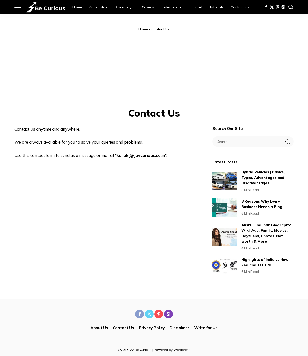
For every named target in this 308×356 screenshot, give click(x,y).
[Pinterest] (278, 7)
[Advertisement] (154, 68)
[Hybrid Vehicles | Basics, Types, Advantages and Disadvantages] (224, 181)
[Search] (291, 7)
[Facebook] (266, 7)
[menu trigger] (20, 7)
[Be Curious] (45, 7)
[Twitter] (272, 7)
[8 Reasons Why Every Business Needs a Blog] (224, 207)
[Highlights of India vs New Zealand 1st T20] (224, 266)
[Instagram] (283, 7)
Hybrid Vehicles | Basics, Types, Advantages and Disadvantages (263, 177)
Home (143, 29)
